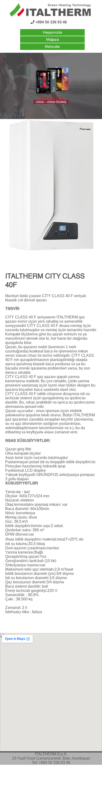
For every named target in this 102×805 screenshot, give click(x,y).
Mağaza (52, 39)
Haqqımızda (52, 32)
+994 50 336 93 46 (50, 22)
